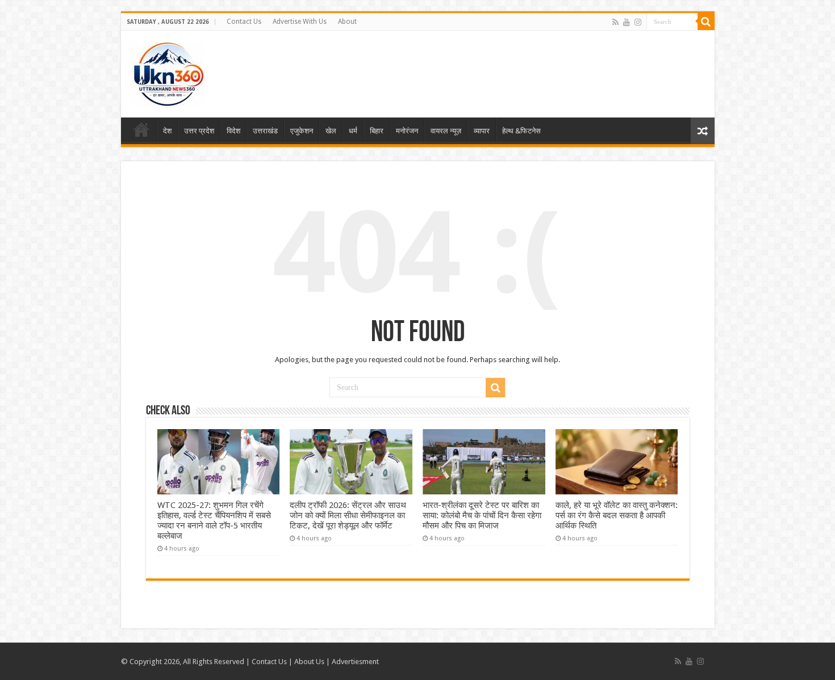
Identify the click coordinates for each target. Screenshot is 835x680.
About (347, 22)
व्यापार (482, 131)
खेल (330, 131)
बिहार (376, 131)
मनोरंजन (407, 131)
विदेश (233, 131)
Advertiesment (355, 661)
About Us (309, 661)
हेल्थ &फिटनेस (521, 131)
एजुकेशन (301, 131)
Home (141, 129)
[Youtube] (626, 22)
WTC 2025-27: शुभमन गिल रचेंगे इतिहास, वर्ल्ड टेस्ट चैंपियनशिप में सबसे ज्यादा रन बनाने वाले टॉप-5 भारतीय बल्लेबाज (214, 520)
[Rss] (615, 22)
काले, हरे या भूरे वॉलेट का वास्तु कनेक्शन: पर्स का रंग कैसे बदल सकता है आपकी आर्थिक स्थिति (617, 515)
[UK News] (167, 72)
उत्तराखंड (265, 131)
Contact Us (244, 22)
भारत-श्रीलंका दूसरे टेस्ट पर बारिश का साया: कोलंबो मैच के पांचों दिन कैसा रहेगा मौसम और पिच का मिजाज (482, 515)
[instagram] (637, 22)
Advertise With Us (300, 22)
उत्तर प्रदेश (199, 131)
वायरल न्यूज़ (446, 131)
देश (167, 131)
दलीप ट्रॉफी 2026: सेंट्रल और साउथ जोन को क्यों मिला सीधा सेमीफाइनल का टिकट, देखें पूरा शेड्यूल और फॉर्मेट (348, 515)
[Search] (706, 21)
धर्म (353, 131)
